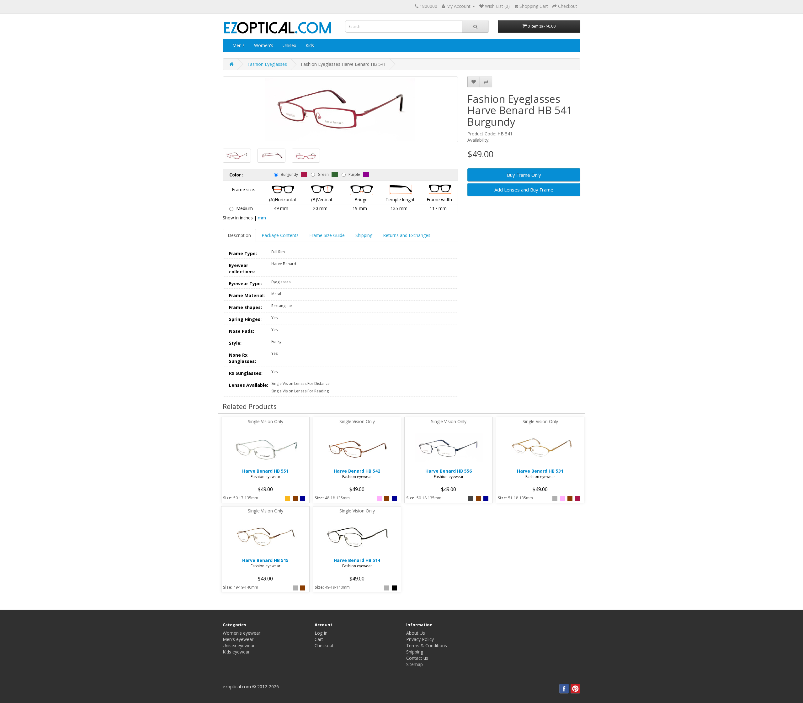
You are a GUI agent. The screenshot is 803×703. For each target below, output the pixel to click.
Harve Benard (283, 263)
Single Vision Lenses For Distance (300, 383)
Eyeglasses (280, 282)
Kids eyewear (236, 652)
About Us (415, 633)
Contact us (417, 658)
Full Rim (278, 251)
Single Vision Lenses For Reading (300, 391)
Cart (319, 639)
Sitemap (414, 664)
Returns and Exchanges (406, 235)
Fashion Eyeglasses (267, 64)
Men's (238, 45)
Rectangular (281, 305)
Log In (321, 633)
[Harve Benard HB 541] (237, 156)
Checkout (324, 645)
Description (239, 235)
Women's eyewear (241, 633)
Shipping (363, 235)
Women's (263, 45)
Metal (276, 293)
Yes (274, 317)
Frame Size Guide (327, 235)
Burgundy (289, 174)
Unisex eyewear (239, 645)
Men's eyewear (238, 639)
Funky (276, 341)
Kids (310, 45)
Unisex (289, 45)
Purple (354, 174)
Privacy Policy (420, 639)
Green (323, 174)
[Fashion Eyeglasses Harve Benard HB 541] (340, 109)
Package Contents (280, 235)
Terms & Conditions (426, 645)
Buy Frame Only (524, 175)
